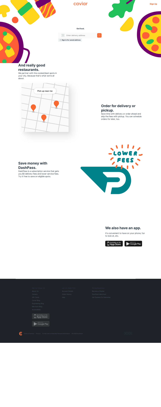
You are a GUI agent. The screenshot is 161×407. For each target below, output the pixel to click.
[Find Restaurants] (99, 35)
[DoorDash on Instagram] (130, 333)
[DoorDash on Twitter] (128, 333)
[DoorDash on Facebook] (125, 333)
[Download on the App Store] (114, 243)
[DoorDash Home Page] (20, 333)
